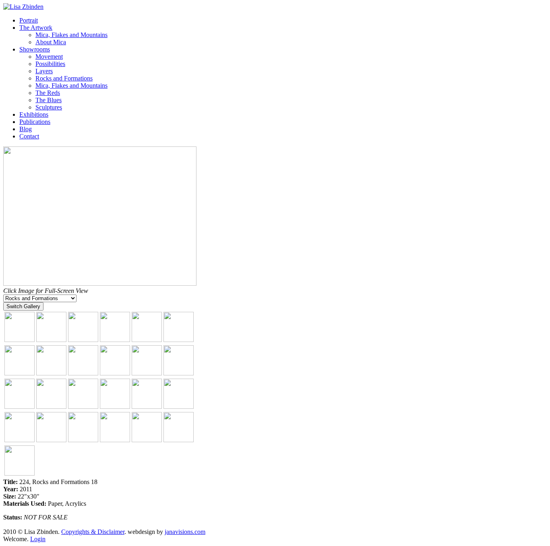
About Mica (50, 42)
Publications (34, 121)
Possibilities (50, 63)
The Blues (48, 100)
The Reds (47, 92)
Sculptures (48, 107)
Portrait (28, 20)
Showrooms (34, 49)
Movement (49, 56)
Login (37, 539)
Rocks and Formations (64, 78)
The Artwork (35, 27)
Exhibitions (33, 114)
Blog (25, 129)
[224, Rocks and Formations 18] (99, 283)
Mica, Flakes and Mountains (71, 34)
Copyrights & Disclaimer (92, 531)
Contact (29, 136)
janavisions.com (185, 531)
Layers (44, 71)
